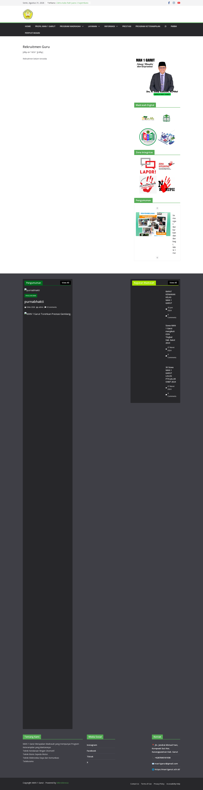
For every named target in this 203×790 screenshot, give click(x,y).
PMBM (174, 26)
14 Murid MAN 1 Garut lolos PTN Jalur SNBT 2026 (174, 238)
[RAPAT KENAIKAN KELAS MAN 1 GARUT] (147, 304)
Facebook (91, 750)
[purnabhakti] (47, 290)
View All (65, 282)
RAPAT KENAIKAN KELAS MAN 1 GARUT (170, 297)
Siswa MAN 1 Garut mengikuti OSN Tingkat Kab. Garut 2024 (171, 334)
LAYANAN (92, 26)
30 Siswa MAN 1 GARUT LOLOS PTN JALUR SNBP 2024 (171, 374)
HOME (28, 26)
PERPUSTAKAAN (32, 33)
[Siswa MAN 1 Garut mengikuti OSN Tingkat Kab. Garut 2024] (147, 341)
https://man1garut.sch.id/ (167, 769)
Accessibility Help (173, 784)
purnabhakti (34, 301)
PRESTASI (126, 26)
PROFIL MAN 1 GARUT (45, 26)
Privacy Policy (159, 784)
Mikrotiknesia (62, 782)
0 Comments (52, 307)
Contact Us (134, 784)
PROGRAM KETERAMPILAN (148, 26)
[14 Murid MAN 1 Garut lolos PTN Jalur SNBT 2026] (153, 224)
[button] (82, 26)
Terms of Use (146, 784)
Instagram (92, 745)
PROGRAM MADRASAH (70, 26)
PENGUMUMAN (31, 296)
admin (40, 307)
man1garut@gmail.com (166, 763)
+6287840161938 (162, 757)
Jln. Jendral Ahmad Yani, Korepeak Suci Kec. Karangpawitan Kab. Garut (165, 748)
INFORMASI (109, 26)
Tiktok (90, 756)
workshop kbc (62, 3)
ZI (165, 26)
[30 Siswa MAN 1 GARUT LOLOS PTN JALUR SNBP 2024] (147, 381)
